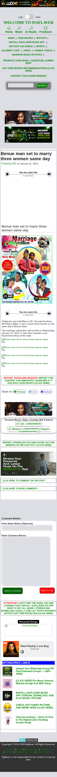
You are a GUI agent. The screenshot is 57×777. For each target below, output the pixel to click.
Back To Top (47, 590)
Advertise (9, 752)
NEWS (11, 38)
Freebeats (45, 31)
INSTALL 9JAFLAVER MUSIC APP (26, 42)
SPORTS (40, 46)
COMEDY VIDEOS (43, 50)
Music (19, 31)
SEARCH (42, 85)
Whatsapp (20, 392)
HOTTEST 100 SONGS (20, 46)
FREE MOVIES (25, 38)
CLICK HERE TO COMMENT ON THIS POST (23, 480)
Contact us (46, 749)
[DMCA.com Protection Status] (28, 741)
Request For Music (25, 752)
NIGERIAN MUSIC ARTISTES (27, 54)
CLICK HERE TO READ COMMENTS (20, 488)
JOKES (27, 50)
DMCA (20, 749)
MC (14, 163)
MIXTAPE (41, 38)
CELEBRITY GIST (10, 50)
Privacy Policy (32, 749)
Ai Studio (31, 31)
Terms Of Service (45, 752)
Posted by (7, 163)
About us (10, 749)
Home (9, 31)
